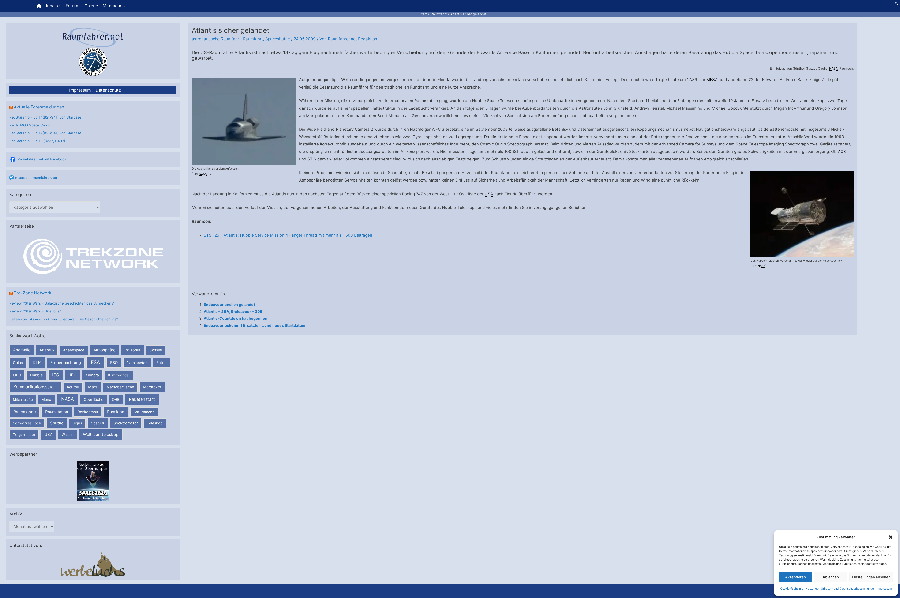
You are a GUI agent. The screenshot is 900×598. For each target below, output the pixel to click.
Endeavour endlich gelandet (229, 304)
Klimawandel (119, 375)
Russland (115, 411)
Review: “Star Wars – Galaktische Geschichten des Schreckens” (62, 303)
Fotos (161, 362)
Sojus (77, 423)
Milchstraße (23, 399)
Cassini (156, 350)
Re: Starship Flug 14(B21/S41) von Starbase (45, 117)
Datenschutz (108, 90)
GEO (17, 375)
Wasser (68, 434)
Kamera (92, 375)
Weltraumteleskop (101, 434)
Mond (46, 399)
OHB (116, 399)
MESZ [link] (711, 79)
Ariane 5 (47, 350)
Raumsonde (24, 411)
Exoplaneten (137, 362)
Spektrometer (125, 423)
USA (48, 434)
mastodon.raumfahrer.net (36, 177)
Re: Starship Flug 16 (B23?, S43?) (37, 141)
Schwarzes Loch (27, 423)
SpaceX (97, 423)
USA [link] (489, 194)
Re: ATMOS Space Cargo (29, 125)
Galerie (91, 5)
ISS (55, 374)
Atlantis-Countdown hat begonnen (235, 318)
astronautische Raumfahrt (216, 39)
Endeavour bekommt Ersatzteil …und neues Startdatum (254, 325)
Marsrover (152, 387)
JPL (72, 374)
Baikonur (132, 350)
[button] (890, 537)
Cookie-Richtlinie (791, 588)
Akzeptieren (795, 577)
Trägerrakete (24, 434)
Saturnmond (144, 412)
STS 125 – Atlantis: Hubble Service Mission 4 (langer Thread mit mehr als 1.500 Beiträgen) (289, 235)
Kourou (73, 387)
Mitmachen (114, 5)
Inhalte (53, 5)
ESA (95, 362)
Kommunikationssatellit (35, 386)
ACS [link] (842, 151)
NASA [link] (833, 68)
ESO (114, 362)
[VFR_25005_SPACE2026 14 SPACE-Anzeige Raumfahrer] (93, 480)
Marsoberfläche (120, 387)
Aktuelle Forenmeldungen (39, 106)
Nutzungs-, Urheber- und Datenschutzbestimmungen (840, 588)
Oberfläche (93, 399)
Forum (72, 5)
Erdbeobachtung (65, 362)
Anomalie (21, 350)
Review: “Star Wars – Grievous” (35, 311)
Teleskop (155, 423)
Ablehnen (831, 577)
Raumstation (56, 411)
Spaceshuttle (277, 39)
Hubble (36, 375)
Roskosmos (88, 411)
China (18, 362)
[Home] (39, 6)
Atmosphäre (105, 350)
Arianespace (73, 350)
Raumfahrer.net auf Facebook (42, 159)
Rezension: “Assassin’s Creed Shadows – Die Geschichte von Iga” (63, 319)
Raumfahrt (253, 39)
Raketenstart (142, 399)
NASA (67, 399)
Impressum (885, 588)
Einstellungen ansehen (871, 577)
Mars (92, 387)
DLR (37, 362)
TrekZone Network (32, 292)
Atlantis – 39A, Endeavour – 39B (233, 311)
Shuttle (57, 423)
